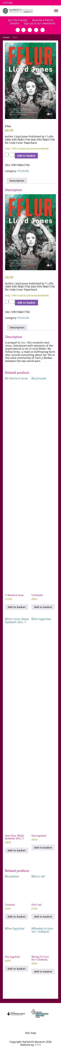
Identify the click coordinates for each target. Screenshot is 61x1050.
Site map (30, 1033)
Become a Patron (42, 20)
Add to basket (26, 155)
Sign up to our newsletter (39, 23)
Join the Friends (17, 20)
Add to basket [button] (17, 607)
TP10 (38, 1044)
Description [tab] (17, 180)
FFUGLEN (23, 171)
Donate (14, 23)
